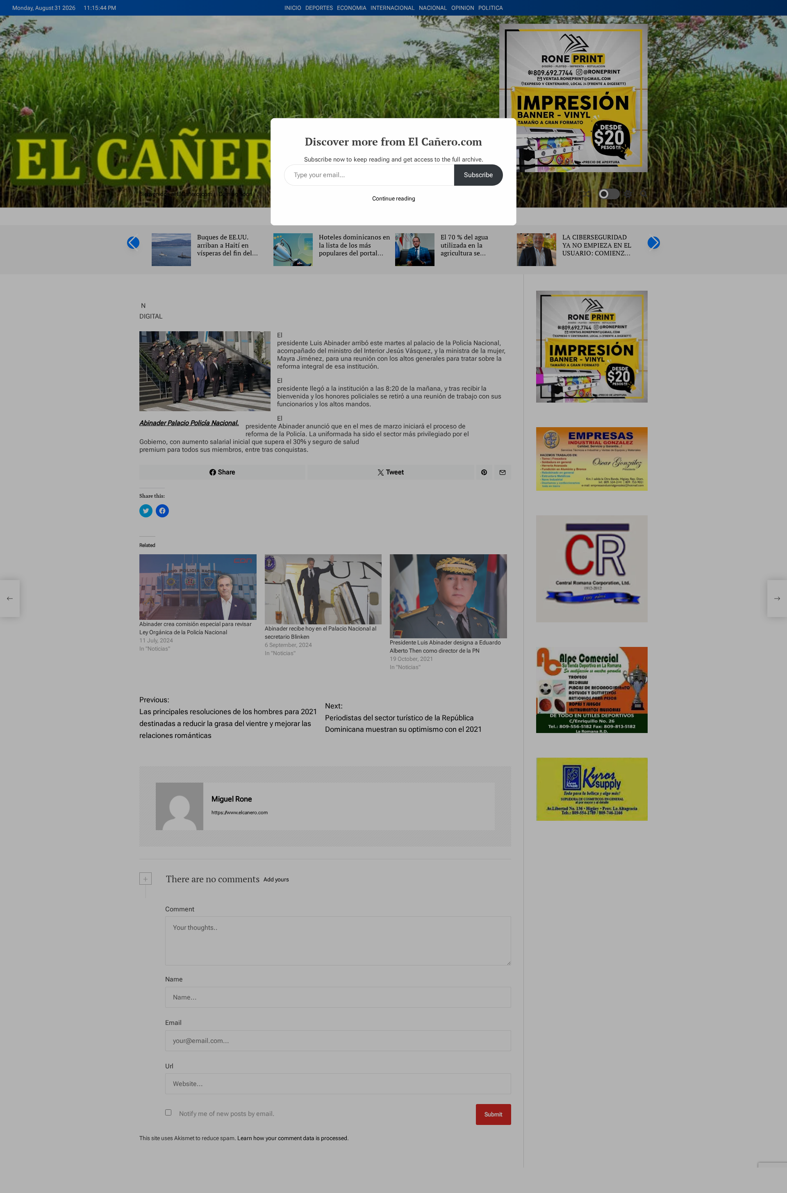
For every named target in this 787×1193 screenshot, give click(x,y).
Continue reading (393, 198)
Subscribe (478, 175)
